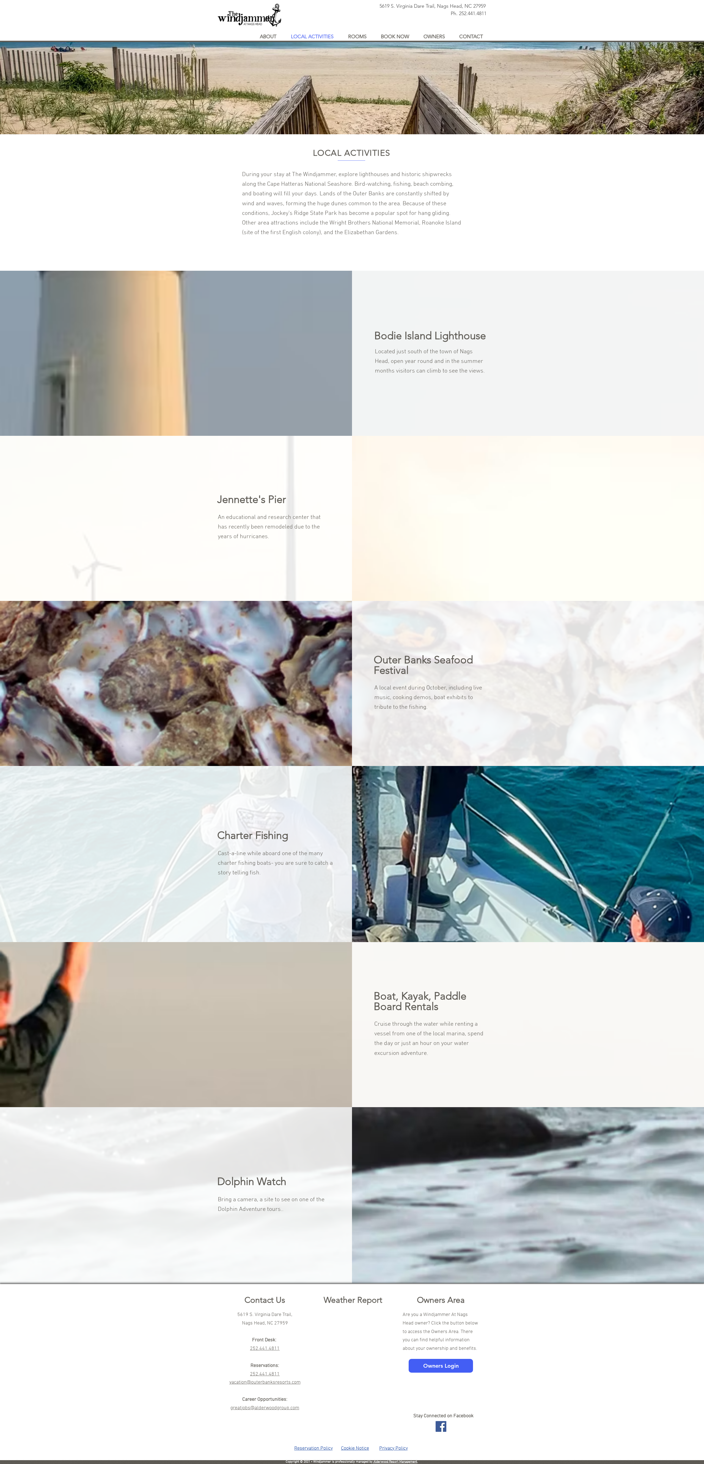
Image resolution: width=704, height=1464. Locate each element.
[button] (271, 36)
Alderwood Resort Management (395, 1462)
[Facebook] (441, 1426)
